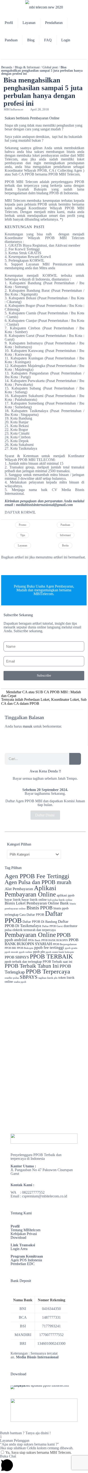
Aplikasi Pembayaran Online (30, 891)
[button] (2, 566)
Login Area (19, 1249)
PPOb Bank (34, 940)
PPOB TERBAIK (51, 956)
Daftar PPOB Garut (52, 926)
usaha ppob (20, 982)
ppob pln (39, 952)
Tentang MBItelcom (25, 1230)
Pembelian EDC (23, 1264)
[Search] (75, 759)
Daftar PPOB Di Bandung (40, 922)
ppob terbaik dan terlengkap (23, 961)
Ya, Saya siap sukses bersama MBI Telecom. (38, 1452)
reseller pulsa (12, 978)
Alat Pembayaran (19, 889)
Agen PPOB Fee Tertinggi (37, 876)
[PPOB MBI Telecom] (44, 7)
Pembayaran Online (30, 934)
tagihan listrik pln (47, 978)
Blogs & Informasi (27, 67)
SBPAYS (29, 977)
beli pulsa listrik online (60, 900)
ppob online (25, 952)
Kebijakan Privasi (24, 1234)
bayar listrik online (34, 899)
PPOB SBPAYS (17, 957)
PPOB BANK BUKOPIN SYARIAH (41, 942)
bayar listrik (13, 899)
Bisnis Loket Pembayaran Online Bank (37, 903)
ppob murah (11, 952)
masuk (27, 726)
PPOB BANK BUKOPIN (54, 940)
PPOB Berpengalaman (65, 944)
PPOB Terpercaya (48, 971)
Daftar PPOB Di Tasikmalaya (37, 923)
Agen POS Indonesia (26, 1260)
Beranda (6, 67)
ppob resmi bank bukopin (60, 952)
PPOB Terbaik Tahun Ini (32, 966)
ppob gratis (71, 948)
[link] (44, 1139)
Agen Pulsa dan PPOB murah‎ (38, 882)
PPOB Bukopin (25, 948)
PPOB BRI (10, 948)
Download (18, 1237)
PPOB (64, 935)
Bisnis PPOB (40, 908)
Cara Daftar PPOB (31, 914)
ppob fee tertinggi (49, 947)
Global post (50, 67)
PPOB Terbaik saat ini (57, 961)
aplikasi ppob (65, 895)
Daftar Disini (45, 815)
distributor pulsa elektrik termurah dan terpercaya (41, 928)
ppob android (16, 940)
